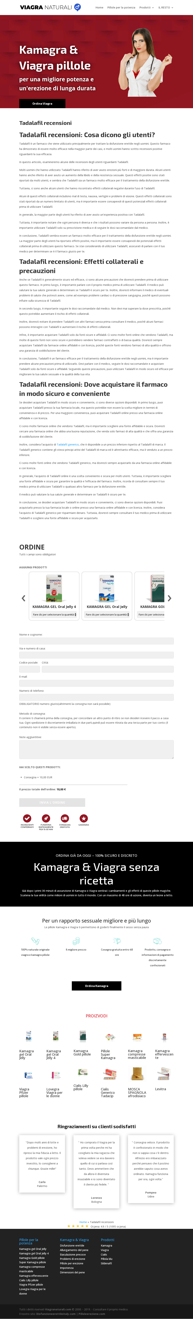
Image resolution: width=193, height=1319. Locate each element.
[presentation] (23, 598)
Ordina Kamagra (96, 986)
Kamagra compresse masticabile (137, 1054)
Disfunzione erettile (72, 1245)
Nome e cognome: (30, 634)
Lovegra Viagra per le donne (54, 1092)
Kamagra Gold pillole (82, 1052)
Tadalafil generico (68, 444)
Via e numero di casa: (32, 648)
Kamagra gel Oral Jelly (26, 1054)
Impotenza (67, 1268)
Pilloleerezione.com (92, 1314)
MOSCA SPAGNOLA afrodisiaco (137, 1092)
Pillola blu (106, 1259)
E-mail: (23, 676)
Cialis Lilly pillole (81, 1087)
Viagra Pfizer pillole (24, 1092)
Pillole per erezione (71, 1263)
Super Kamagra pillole (32, 1262)
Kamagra (106, 1245)
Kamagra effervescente (164, 1054)
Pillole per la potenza (121, 7)
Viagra (105, 1250)
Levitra (160, 1089)
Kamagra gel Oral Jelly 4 (53, 1054)
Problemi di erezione (72, 1259)
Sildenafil (106, 1263)
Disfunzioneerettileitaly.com (56, 1314)
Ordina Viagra (42, 103)
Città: (45, 662)
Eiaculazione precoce (73, 1254)
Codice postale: (28, 662)
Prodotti (145, 7)
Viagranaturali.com (58, 1309)
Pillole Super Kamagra (108, 1054)
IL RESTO (164, 7)
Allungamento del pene (74, 1250)
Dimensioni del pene (72, 1272)
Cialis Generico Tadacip (108, 1092)
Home (99, 7)
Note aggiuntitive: (30, 737)
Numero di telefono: (31, 690)
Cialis (104, 1254)
